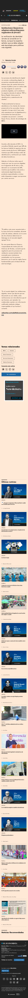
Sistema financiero (7, 362)
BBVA (4, 350)
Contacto (7, 951)
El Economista (12, 946)
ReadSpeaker (13, 68)
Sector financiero (7, 354)
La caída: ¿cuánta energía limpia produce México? (12, 697)
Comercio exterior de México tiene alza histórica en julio (11, 586)
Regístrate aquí (5, 970)
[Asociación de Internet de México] (18, 994)
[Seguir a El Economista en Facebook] (3, 978)
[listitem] (3, 67)
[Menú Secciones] (1, 15)
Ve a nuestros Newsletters (10, 393)
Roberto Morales (6, 591)
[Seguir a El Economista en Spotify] (17, 978)
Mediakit (9, 948)
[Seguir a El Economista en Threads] (14, 982)
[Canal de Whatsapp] (25, 856)
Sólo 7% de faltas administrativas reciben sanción (12, 725)
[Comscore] (11, 994)
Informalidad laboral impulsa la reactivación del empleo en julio (13, 614)
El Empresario (19, 946)
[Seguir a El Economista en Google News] (10, 982)
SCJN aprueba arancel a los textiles (10, 890)
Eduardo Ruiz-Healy (6, 813)
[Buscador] (4, 15)
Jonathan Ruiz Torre (6, 674)
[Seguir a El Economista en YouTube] (14, 978)
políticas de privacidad (16, 973)
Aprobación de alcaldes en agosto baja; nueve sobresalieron (13, 919)
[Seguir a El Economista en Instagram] (20, 978)
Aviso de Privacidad (12, 950)
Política (3, 722)
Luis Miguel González (6, 508)
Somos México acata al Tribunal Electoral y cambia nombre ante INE (12, 780)
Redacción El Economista (7, 563)
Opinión (3, 500)
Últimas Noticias (5, 20)
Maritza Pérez (5, 758)
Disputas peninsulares (7, 835)
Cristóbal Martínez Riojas (7, 619)
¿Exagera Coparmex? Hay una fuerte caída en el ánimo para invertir (13, 503)
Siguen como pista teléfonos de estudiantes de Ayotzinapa (13, 863)
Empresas (3, 583)
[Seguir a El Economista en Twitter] (7, 978)
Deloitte (12, 350)
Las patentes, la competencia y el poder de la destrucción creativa (13, 530)
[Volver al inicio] (14, 943)
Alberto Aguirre (5, 841)
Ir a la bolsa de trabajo (19, 959)
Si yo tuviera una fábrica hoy (9, 668)
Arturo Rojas (5, 730)
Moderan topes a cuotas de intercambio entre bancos (13, 641)
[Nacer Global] (22, 956)
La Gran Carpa (5, 557)
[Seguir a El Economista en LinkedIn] (10, 978)
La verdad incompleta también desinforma (12, 807)
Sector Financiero (5, 25)
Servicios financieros (8, 358)
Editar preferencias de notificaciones (9, 952)
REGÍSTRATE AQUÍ (16, 398)
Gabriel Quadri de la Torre (7, 702)
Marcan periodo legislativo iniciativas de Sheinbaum (12, 752)
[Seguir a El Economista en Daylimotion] (24, 978)
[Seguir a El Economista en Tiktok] (17, 982)
